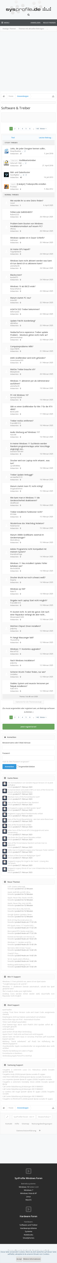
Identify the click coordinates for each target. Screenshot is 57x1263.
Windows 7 (28, 1190)
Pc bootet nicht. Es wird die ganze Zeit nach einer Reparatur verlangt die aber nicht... (29, 613)
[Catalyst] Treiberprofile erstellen (31, 184)
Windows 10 (24, 1187)
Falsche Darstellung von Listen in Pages (17, 1051)
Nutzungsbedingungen (42, 1123)
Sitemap (25, 1123)
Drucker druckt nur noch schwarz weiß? (27, 577)
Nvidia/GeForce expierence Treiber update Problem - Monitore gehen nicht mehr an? (29, 333)
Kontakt (8, 1123)
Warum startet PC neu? (20, 297)
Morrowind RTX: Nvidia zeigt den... (21, 931)
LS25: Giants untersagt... (17, 886)
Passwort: (6, 753)
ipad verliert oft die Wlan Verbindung (16, 1032)
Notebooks (28, 1234)
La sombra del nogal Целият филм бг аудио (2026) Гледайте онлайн (28, 1093)
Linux (28, 1196)
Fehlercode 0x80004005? (21, 212)
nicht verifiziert (8, 1029)
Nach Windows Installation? (22, 660)
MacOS (29, 1200)
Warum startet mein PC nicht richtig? (26, 486)
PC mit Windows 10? (19, 395)
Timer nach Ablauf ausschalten (14, 1022)
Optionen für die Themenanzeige (29, 702)
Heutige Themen (9, 28)
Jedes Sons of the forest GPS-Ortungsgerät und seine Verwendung (28, 831)
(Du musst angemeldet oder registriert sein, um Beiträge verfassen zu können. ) (28, 710)
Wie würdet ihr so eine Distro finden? (26, 200)
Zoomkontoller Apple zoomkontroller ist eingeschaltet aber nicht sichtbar (28, 1047)
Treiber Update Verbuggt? (21, 474)
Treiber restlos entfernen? (21, 420)
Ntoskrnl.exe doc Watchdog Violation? (27, 523)
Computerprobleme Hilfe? (21, 346)
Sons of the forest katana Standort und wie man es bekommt (27, 844)
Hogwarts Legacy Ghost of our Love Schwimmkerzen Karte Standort (30, 869)
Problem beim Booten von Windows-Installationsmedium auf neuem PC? (26, 225)
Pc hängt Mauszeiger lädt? (22, 637)
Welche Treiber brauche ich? (22, 369)
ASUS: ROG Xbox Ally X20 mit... (19, 909)
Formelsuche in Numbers (12, 1053)
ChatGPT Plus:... (14, 953)
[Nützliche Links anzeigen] (53, 96)
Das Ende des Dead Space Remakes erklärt (24, 837)
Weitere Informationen (32, 1259)
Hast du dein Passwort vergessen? (15, 761)
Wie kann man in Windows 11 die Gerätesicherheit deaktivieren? (25, 499)
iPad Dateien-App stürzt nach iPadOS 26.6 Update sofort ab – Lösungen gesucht (28, 1025)
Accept (19, 1259)
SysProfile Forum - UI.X (23, 1117)
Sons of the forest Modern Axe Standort (23, 802)
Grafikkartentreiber (27, 160)
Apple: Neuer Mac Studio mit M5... (21, 898)
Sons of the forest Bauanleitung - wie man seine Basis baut (30, 819)
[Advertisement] (28, 61)
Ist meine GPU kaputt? (20, 249)
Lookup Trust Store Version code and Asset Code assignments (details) (28, 1013)
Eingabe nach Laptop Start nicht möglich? (28, 600)
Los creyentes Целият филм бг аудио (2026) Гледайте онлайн (27, 1079)
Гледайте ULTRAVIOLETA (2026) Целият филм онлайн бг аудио (27, 1099)
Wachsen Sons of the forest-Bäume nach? (24, 797)
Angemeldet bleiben (27, 766)
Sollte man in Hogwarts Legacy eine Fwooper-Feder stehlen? (31, 850)
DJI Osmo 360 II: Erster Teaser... (20, 948)
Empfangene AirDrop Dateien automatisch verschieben (24, 1017)
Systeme (28, 1231)
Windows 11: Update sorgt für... (20, 942)
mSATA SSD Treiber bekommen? (25, 309)
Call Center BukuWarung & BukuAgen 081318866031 (22, 1086)
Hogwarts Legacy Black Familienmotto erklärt (25, 813)
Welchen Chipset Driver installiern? (25, 626)
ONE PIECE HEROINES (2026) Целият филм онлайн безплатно (26, 1077)
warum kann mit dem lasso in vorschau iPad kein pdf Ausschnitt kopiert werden (28, 1038)
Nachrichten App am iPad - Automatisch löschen (21, 1019)
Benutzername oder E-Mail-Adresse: (16, 743)
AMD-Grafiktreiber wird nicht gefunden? (28, 358)
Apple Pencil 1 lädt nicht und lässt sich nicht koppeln (22, 1034)
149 (37, 128)
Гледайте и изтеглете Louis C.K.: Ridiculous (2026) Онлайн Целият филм (28, 1071)
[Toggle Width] (7, 1117)
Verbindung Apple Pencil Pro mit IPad (17, 1056)
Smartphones (28, 1238)
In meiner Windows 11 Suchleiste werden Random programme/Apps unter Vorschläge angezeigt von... (30, 446)
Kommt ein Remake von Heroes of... (22, 937)
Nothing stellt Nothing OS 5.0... (19, 964)
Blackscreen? (16, 275)
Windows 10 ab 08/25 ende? (22, 286)
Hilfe (17, 1123)
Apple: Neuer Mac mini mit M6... (20, 903)
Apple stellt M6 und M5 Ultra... (19, 892)
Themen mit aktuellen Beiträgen (31, 28)
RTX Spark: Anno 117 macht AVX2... (21, 925)
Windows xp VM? (17, 589)
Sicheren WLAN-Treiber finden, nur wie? (28, 672)
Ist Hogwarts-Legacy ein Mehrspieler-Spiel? (24, 808)
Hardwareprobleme (28, 1228)
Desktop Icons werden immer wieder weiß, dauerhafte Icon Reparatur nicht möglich (28, 995)
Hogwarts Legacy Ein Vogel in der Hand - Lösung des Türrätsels (28, 862)
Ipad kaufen (7, 1009)
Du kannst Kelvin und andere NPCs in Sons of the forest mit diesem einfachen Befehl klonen (30, 791)
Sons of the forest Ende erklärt (19, 825)
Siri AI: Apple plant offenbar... (19, 959)
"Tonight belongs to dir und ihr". (15, 984)
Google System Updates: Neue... (20, 914)
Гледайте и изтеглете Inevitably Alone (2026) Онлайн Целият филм (28, 1083)
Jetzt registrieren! (28, 726)
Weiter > (43, 128)
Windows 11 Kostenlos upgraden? (25, 649)
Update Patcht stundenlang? (22, 320)
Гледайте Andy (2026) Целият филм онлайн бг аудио (23, 1074)
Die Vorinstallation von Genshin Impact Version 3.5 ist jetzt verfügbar (30, 784)
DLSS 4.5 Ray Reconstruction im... (20, 920)
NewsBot (11, 889)
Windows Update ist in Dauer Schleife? (27, 237)
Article (10, 787)
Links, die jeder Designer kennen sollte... (28, 148)
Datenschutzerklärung (26, 1130)
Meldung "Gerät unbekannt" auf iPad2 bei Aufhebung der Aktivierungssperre (28, 1042)
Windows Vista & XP (28, 1193)
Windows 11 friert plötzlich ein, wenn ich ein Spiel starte (24, 981)
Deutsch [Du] (43, 1117)
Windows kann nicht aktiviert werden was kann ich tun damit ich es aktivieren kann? (31, 262)
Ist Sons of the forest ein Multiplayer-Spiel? (24, 855)
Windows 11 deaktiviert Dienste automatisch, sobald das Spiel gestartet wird (28, 987)
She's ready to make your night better (17, 991)
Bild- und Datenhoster (20, 172)
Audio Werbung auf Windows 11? (25, 432)
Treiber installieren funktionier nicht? (26, 512)
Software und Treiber (28, 1225)
